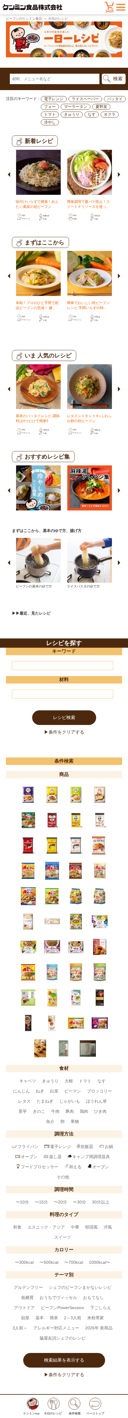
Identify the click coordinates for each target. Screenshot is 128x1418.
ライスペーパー (85, 99)
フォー (50, 106)
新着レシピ (39, 141)
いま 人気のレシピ (48, 355)
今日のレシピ (58, 18)
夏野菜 (101, 106)
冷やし (50, 122)
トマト (50, 114)
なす (92, 114)
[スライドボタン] (9, 172)
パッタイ (115, 99)
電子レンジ (53, 99)
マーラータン (75, 106)
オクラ (109, 114)
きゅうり (71, 114)
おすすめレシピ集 (47, 456)
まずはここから (44, 242)
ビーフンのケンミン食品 (24, 18)
